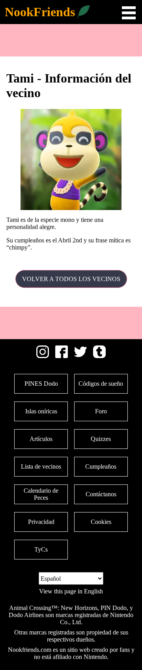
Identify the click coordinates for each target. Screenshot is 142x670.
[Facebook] (61, 356)
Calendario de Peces (41, 494)
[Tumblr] (99, 356)
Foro (101, 411)
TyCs (41, 549)
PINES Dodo (41, 383)
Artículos (41, 438)
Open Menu (129, 12)
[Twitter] (80, 356)
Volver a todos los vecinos (71, 279)
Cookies (101, 521)
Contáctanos (101, 494)
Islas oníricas (41, 411)
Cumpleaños (100, 466)
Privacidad (41, 521)
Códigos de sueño (100, 383)
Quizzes (101, 438)
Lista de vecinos (41, 466)
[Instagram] (42, 356)
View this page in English (71, 591)
